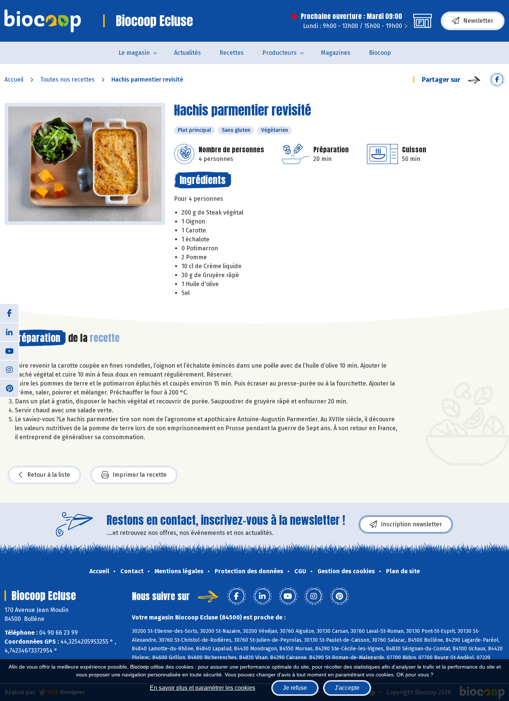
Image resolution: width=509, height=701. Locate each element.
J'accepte (347, 688)
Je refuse (295, 688)
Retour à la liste (48, 474)
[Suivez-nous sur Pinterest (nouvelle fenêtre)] (9, 387)
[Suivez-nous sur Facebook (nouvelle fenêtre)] (9, 313)
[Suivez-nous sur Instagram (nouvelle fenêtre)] (9, 369)
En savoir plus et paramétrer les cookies (202, 688)
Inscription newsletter (411, 524)
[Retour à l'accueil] (42, 20)
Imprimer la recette (140, 474)
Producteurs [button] (279, 52)
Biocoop (380, 52)
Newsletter (478, 20)
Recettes (231, 52)
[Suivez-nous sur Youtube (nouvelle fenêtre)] (9, 350)
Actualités (187, 52)
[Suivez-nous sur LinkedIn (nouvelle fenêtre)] (9, 332)
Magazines (335, 52)
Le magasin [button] (134, 52)
